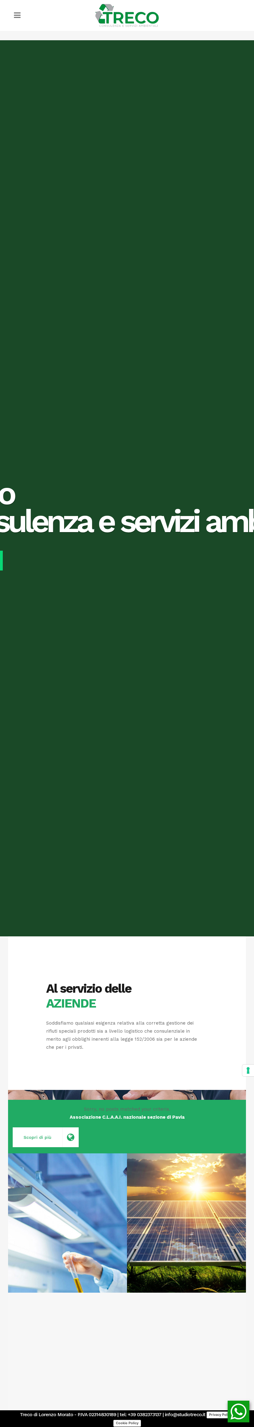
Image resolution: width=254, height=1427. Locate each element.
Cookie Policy (127, 1423)
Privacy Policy (220, 1414)
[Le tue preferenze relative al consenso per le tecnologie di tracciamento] (248, 1070)
